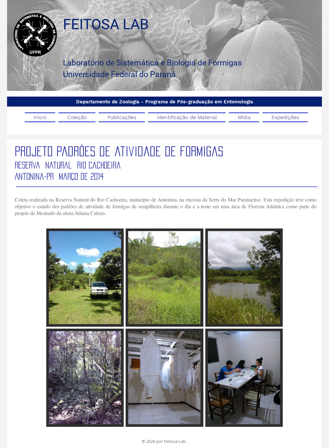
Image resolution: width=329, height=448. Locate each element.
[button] (85, 277)
